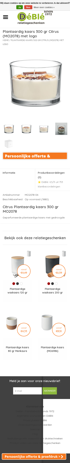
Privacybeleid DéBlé (35, 420)
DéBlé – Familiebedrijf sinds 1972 (35, 411)
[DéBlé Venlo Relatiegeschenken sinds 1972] (40, 17)
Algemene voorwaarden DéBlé (35, 415)
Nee (28, 7)
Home (6, 40)
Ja (19, 7)
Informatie (9, 172)
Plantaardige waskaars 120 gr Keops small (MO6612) (17, 290)
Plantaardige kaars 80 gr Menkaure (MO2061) (17, 349)
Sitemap (35, 429)
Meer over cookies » (44, 7)
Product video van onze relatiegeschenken (35, 443)
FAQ (35, 434)
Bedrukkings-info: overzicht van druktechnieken (35, 438)
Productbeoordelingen (51, 179)
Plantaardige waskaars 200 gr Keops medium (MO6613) (52, 290)
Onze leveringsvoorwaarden (35, 424)
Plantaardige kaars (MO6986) (52, 349)
